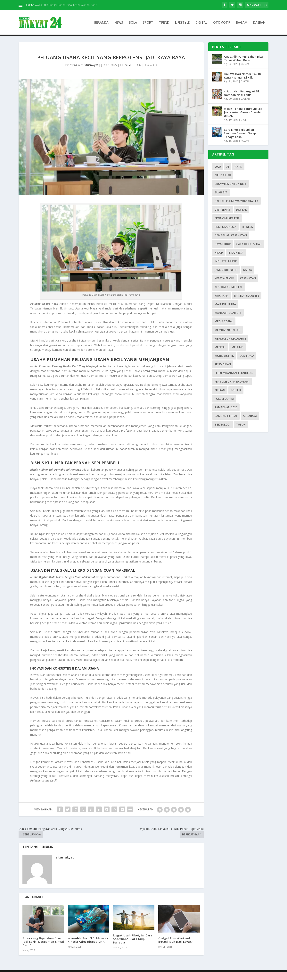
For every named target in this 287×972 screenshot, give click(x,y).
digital (241, 209)
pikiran (220, 390)
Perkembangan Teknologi (234, 373)
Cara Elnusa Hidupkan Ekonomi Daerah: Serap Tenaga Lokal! (240, 133)
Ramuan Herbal (226, 416)
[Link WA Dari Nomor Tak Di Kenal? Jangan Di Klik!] (217, 76)
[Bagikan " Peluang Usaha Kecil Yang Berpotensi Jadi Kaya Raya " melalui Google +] (75, 809)
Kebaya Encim (224, 278)
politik (236, 390)
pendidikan (223, 364)
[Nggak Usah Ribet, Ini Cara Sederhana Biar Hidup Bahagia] (133, 917)
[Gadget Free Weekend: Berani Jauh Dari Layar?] (179, 919)
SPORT (148, 23)
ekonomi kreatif (227, 218)
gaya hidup (223, 244)
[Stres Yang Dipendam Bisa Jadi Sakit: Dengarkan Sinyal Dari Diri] (43, 919)
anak (238, 166)
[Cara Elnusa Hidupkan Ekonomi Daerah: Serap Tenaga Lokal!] (217, 132)
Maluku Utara (225, 304)
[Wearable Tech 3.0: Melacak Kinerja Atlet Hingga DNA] (88, 919)
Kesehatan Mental (229, 287)
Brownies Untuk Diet (230, 184)
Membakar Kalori (227, 330)
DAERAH (259, 23)
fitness (247, 227)
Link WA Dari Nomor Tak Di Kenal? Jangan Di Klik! (242, 75)
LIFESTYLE (182, 23)
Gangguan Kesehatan (231, 235)
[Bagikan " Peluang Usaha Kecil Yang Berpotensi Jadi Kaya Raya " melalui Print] (130, 809)
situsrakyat (91, 65)
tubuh (241, 424)
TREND (164, 23)
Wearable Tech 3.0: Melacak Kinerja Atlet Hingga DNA (88, 939)
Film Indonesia (225, 227)
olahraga (247, 356)
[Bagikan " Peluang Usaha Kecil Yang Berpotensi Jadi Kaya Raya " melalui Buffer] (107, 809)
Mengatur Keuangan (230, 338)
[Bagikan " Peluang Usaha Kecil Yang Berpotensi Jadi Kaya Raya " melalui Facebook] (60, 809)
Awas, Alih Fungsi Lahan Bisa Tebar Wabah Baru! (243, 58)
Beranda (101, 23)
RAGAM (241, 23)
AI (227, 166)
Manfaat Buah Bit (228, 313)
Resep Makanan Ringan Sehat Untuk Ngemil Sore (66, 5)
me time (237, 347)
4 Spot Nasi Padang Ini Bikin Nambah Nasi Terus (243, 93)
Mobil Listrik (224, 356)
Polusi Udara (224, 399)
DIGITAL (201, 23)
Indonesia (235, 252)
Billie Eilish (223, 175)
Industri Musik (226, 261)
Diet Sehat (222, 209)
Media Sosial (224, 321)
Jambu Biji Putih (226, 270)
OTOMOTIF (221, 23)
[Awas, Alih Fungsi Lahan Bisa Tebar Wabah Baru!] (217, 59)
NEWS (118, 23)
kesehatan (248, 278)
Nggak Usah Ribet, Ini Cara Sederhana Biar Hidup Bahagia (132, 939)
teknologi (222, 424)
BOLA (133, 23)
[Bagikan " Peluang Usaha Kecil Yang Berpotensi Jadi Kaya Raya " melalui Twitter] (67, 809)
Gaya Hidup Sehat (249, 244)
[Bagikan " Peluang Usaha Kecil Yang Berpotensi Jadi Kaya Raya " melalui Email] (122, 809)
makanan (221, 295)
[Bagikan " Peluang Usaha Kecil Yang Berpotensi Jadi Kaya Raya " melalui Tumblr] (83, 809)
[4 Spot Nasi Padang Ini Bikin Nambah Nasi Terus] (217, 94)
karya (247, 270)
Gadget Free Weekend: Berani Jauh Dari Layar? (175, 939)
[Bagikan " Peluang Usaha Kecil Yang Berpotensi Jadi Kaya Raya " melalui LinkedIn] (99, 809)
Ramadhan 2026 (226, 407)
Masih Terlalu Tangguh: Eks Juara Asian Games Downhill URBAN (243, 112)
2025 (218, 166)
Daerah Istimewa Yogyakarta (236, 201)
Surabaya (250, 416)
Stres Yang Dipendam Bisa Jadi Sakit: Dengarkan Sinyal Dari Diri (43, 941)
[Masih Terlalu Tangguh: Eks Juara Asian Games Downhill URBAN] (217, 111)
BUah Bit (221, 192)
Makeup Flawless (246, 295)
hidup (219, 252)
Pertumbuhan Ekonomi (232, 381)
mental (220, 347)
